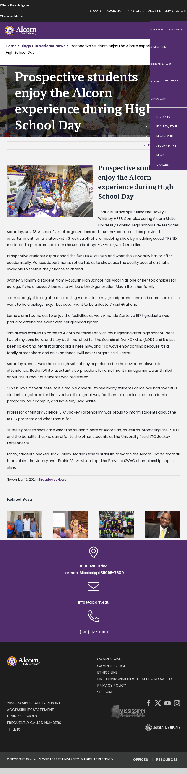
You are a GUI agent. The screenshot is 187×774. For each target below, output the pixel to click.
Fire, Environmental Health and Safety (135, 678)
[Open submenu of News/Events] (179, 136)
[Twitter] (158, 703)
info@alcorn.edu (93, 602)
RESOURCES (166, 759)
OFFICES (140, 759)
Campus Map (109, 659)
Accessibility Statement (30, 709)
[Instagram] (177, 703)
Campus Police (111, 665)
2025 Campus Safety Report (34, 703)
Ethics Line (107, 672)
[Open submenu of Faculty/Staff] (179, 126)
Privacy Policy (111, 685)
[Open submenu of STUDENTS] (179, 117)
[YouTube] (167, 703)
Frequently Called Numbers (34, 722)
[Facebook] (148, 703)
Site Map (105, 692)
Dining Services (22, 716)
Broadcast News (52, 479)
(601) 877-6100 (93, 632)
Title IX (13, 729)
